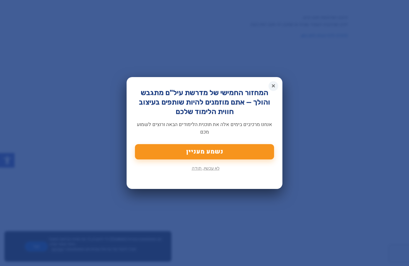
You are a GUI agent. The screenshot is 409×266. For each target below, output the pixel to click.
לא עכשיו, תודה (206, 168)
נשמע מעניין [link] (204, 151)
